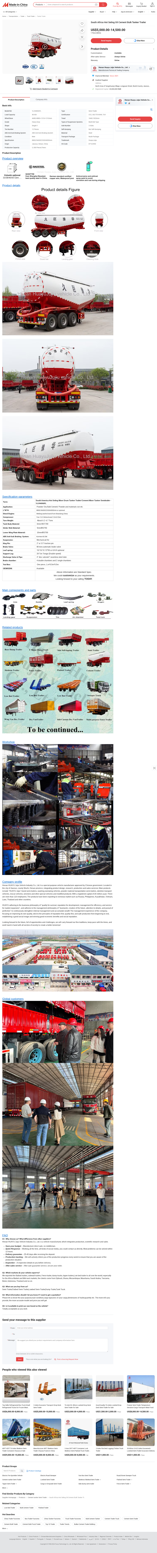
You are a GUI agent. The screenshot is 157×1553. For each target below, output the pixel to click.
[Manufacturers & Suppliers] (14, 4)
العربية (91, 1539)
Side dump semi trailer (86, 1484)
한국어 (97, 1539)
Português (40, 1539)
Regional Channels (105, 1536)
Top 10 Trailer (50, 1524)
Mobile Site (128, 1536)
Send (19, 1359)
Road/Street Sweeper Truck (126, 1475)
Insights (136, 1536)
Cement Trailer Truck (112, 1519)
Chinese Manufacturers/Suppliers (51, 1536)
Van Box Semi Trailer (85, 1475)
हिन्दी (109, 1539)
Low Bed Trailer (9, 1508)
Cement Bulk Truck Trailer (32, 1524)
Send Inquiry (106, 41)
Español (32, 1539)
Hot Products (22, 1536)
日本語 (104, 1539)
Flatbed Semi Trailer (124, 1479)
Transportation (13, 16)
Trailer (22, 16)
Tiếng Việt (131, 1539)
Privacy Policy (112, 1544)
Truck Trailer (31, 16)
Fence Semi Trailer (123, 1484)
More (4, 1528)
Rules (153, 12)
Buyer (102, 12)
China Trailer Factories (12, 1519)
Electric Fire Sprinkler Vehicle (12, 1475)
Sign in (152, 6)
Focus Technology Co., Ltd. (63, 1544)
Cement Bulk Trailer (11, 1524)
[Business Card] (151, 109)
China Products (33, 1536)
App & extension (126, 12)
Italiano (67, 1539)
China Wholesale (69, 1536)
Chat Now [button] (141, 41)
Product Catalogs (34, 1471)
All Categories (10, 12)
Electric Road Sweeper (48, 1475)
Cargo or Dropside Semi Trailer (51, 1484)
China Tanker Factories (52, 1519)
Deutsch (74, 1539)
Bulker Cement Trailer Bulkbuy (84, 1524)
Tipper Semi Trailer (8, 1484)
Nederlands (82, 1539)
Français (48, 1539)
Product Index (118, 1536)
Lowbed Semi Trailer (47, 1479)
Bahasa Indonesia (142, 1539)
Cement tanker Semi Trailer (11, 1479)
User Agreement (91, 1544)
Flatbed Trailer (43, 1508)
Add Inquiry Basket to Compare (45, 89)
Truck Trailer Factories (73, 1519)
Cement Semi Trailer (131, 1519)
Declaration (102, 1544)
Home (4, 16)
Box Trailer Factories (32, 1519)
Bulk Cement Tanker (93, 1519)
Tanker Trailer (41, 16)
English (25, 1539)
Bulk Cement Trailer (27, 1508)
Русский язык (58, 1539)
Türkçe (123, 1539)
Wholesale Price (82, 1536)
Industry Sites (93, 1536)
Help (113, 12)
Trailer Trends (64, 1524)
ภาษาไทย (116, 1539)
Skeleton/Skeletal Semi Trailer (88, 1479)
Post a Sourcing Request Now (66, 1359)
